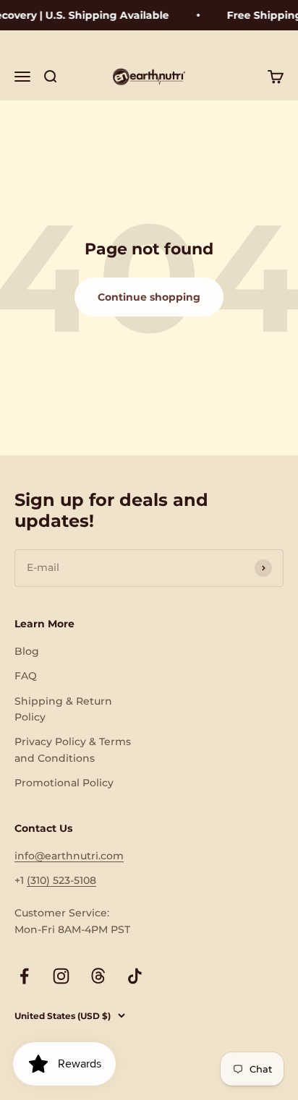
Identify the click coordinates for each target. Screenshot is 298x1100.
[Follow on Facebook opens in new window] (24, 976)
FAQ (25, 675)
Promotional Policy (64, 782)
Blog (26, 651)
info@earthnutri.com (69, 855)
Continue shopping (149, 297)
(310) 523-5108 (61, 880)
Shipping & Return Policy (63, 709)
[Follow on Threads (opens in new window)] (98, 976)
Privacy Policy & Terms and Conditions (72, 749)
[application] (64, 1064)
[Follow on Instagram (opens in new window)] (61, 976)
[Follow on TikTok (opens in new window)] (135, 976)
